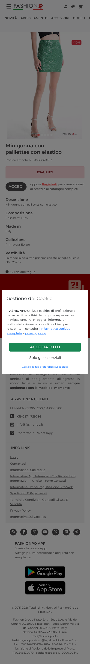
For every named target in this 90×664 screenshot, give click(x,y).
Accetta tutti (45, 347)
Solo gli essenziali (45, 357)
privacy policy (35, 333)
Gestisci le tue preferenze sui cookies (45, 366)
